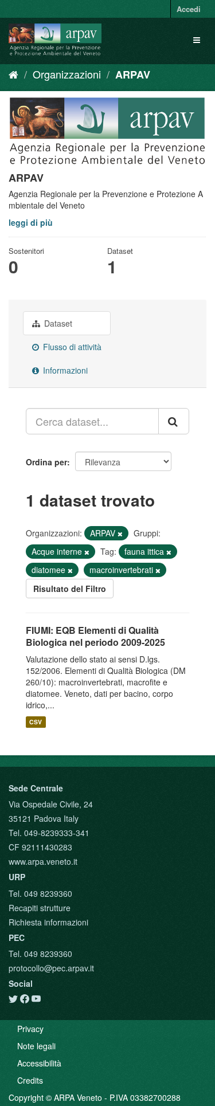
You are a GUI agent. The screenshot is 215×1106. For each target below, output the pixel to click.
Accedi (189, 8)
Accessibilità (39, 1063)
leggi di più (31, 222)
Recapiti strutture (40, 907)
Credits (30, 1080)
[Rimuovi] (120, 533)
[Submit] (173, 421)
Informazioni (64, 370)
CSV (35, 721)
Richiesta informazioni (48, 922)
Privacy (30, 1028)
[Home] (13, 73)
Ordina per (46, 462)
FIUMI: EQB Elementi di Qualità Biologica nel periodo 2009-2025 (95, 636)
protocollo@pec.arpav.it (51, 968)
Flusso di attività (71, 346)
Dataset (57, 323)
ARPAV (132, 74)
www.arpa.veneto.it (43, 861)
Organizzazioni (67, 73)
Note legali (36, 1046)
